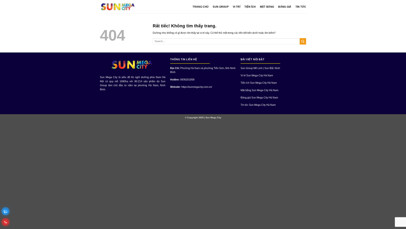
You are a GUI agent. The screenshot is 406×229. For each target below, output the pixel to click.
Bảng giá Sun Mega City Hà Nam (259, 97)
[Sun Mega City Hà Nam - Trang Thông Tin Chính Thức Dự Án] (118, 7)
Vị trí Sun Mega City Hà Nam (257, 75)
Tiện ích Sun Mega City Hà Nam (259, 82)
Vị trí (236, 6)
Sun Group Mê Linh (251, 68)
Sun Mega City (213, 117)
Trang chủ (201, 6)
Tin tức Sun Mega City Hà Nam (258, 105)
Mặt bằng (267, 6)
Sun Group (221, 6)
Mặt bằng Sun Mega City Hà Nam (259, 90)
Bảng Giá (284, 6)
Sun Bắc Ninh (272, 68)
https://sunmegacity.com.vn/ (196, 87)
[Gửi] (303, 41)
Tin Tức (300, 6)
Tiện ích (250, 6)
